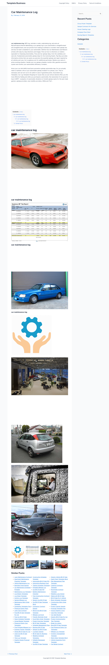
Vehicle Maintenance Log (22, 583)
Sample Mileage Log (20, 600)
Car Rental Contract (57, 644)
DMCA (74, 3)
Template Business (16, 3)
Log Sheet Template (20, 596)
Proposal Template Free (58, 608)
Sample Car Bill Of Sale (40, 629)
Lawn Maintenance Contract (22, 577)
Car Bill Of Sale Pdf (38, 589)
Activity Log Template (21, 598)
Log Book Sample (38, 631)
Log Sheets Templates (21, 594)
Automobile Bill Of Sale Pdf (41, 581)
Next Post (68, 654)
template (80, 44)
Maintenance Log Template (22, 592)
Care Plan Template (57, 613)
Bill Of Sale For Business (40, 633)
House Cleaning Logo (83, 29)
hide (21, 111)
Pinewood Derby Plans (21, 608)
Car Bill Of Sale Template (40, 644)
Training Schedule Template (41, 585)
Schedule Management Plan (41, 625)
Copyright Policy (64, 3)
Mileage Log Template (57, 631)
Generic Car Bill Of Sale (40, 600)
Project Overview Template (41, 621)
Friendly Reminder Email (40, 617)
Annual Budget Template (21, 621)
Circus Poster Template (84, 23)
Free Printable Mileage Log (22, 627)
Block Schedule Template (58, 600)
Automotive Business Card (41, 583)
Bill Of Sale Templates (39, 623)
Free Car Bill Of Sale (20, 617)
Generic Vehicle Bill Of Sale (59, 577)
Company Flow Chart (83, 32)
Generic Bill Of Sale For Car (59, 617)
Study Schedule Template (22, 619)
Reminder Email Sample (21, 585)
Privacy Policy (82, 3)
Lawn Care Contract (20, 610)
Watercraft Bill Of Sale (57, 596)
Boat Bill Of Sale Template (59, 625)
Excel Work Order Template (41, 619)
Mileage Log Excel (38, 615)
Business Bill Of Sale (39, 627)
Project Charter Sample (58, 606)
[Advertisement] (24, 30)
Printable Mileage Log (39, 587)
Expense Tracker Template (22, 629)
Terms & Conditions (95, 3)
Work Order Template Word (59, 638)
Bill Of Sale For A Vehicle (58, 598)
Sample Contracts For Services (86, 26)
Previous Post (12, 654)
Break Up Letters (56, 623)
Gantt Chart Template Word (59, 579)
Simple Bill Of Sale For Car (22, 631)
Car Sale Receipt (56, 615)
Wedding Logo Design (57, 594)
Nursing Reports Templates (85, 35)
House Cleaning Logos (58, 610)
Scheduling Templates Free (22, 606)
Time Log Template (20, 638)
